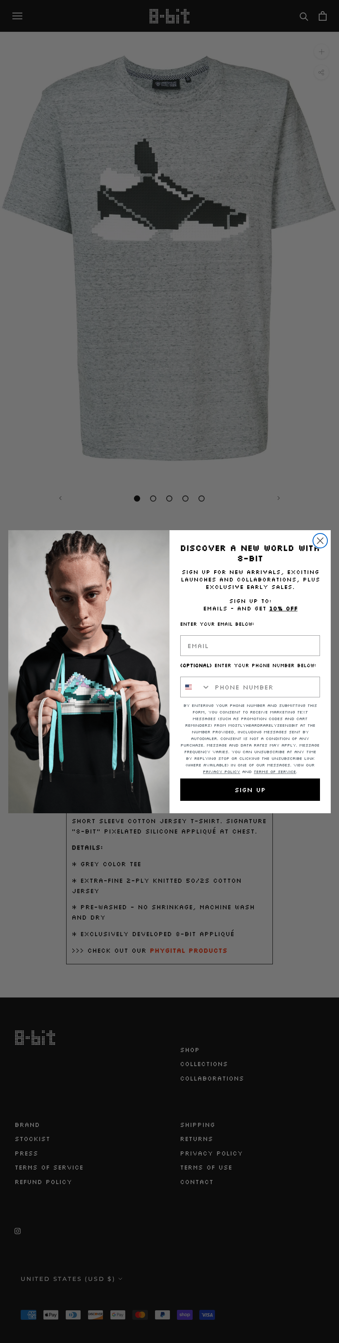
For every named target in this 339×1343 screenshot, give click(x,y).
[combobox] (195, 687)
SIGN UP (250, 790)
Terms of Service (275, 771)
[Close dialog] (320, 540)
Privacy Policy (221, 771)
